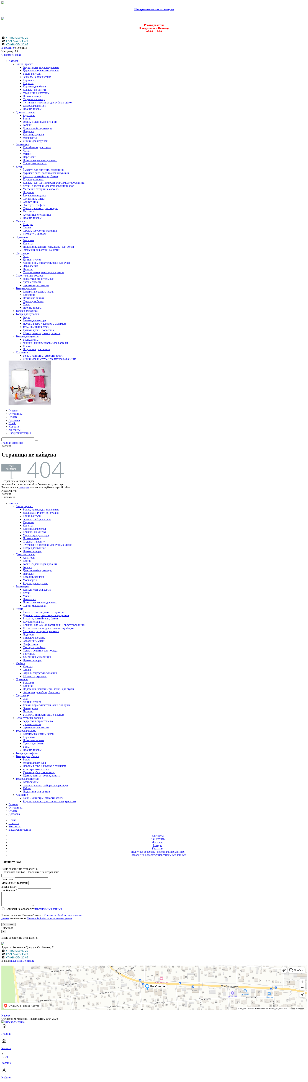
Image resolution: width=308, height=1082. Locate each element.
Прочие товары (32, 551)
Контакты (14, 826)
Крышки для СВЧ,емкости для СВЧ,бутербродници (54, 624)
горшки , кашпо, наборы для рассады (45, 785)
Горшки (27, 567)
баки (26, 698)
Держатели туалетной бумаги (41, 512)
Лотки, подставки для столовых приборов (48, 628)
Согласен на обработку (33, 908)
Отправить (8, 924)
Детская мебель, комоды (37, 570)
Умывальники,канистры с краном (43, 714)
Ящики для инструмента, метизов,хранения (49, 801)
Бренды (157, 845)
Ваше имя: (7, 879)
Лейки (27, 788)
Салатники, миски (34, 640)
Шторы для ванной (34, 547)
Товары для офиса (27, 753)
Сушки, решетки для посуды (40, 650)
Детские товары (25, 554)
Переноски (29, 599)
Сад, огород (23, 695)
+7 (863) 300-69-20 (17, 37)
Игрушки (28, 573)
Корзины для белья (34, 528)
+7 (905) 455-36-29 (17, 41)
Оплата (13, 810)
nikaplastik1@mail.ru (22, 960)
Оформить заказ (11, 54)
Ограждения (30, 708)
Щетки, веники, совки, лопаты (41, 775)
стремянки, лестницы (36, 727)
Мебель (20, 663)
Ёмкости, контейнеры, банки (40, 618)
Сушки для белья (33, 743)
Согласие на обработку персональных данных (158, 854)
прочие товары (32, 724)
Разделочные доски (34, 637)
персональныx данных (48, 908)
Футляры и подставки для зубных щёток (47, 544)
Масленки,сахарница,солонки (41, 631)
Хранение (22, 794)
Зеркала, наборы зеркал (37, 519)
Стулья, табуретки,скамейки (40, 672)
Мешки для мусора (34, 762)
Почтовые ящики (33, 740)
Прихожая (22, 679)
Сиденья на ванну (34, 541)
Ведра (26, 759)
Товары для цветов (27, 778)
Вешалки (28, 682)
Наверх (5, 1015)
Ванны (27, 560)
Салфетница (30, 644)
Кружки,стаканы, (33, 621)
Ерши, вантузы (32, 515)
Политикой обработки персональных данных (49, 918)
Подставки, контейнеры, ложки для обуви (48, 688)
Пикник (28, 711)
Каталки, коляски (33, 576)
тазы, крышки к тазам (36, 769)
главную (24, 487)
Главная (13, 804)
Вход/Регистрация (20, 829)
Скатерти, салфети (34, 647)
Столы (27, 669)
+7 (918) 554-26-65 (17, 44)
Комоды (28, 666)
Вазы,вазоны (30, 781)
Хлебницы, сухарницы (37, 656)
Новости (14, 823)
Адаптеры (29, 557)
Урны (26, 746)
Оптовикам (15, 807)
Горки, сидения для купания (40, 563)
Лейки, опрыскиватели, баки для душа (46, 704)
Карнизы (28, 522)
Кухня (19, 608)
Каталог (13, 503)
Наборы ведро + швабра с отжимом (44, 765)
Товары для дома (26, 730)
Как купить (158, 838)
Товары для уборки (27, 756)
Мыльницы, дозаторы (36, 535)
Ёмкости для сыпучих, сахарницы (43, 612)
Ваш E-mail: (9, 886)
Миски (27, 596)
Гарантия (157, 848)
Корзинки (29, 737)
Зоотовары (22, 586)
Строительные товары (29, 717)
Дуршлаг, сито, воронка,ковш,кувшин (46, 615)
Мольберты (30, 580)
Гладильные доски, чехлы (38, 733)
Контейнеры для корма (37, 589)
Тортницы (29, 653)
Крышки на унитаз (34, 531)
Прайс (12, 820)
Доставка (14, 813)
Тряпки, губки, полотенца (39, 772)
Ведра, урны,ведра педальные (41, 509)
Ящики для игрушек (35, 583)
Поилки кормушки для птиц (40, 602)
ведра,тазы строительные (38, 721)
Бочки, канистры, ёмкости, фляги (43, 797)
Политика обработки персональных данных (157, 851)
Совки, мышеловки (35, 605)
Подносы (28, 634)
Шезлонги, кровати (35, 676)
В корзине (7, 47)
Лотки (26, 592)
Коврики (28, 525)
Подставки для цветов (36, 791)
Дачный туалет (32, 701)
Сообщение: (9, 890)
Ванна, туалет (24, 506)
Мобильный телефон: (14, 882)
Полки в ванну (32, 538)
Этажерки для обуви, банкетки (41, 692)
